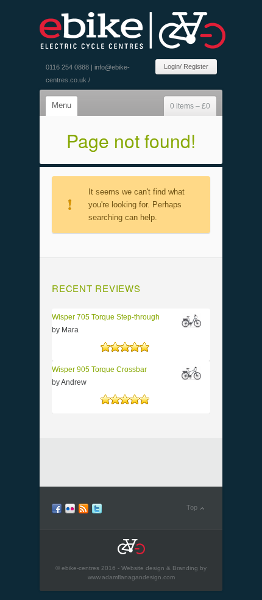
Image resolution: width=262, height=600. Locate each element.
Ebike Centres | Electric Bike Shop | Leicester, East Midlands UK (132, 25)
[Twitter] (97, 510)
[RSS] (83, 510)
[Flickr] (70, 510)
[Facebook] (57, 510)
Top (191, 507)
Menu (61, 105)
